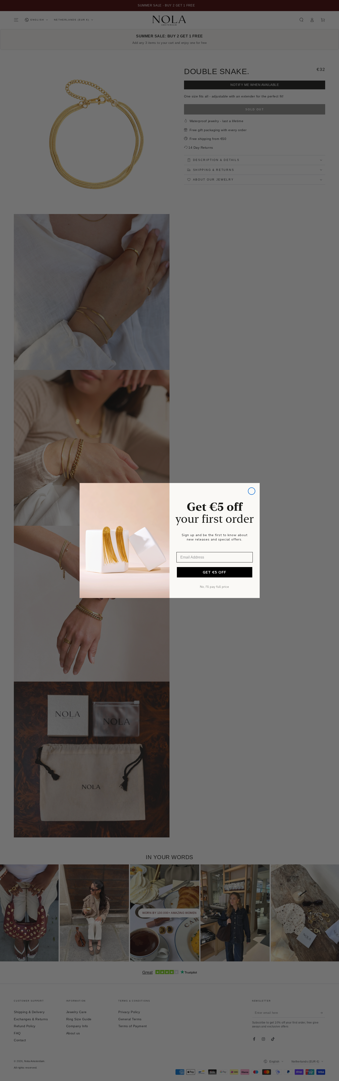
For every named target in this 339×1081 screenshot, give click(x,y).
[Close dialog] (251, 491)
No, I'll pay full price (214, 587)
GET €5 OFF (214, 572)
